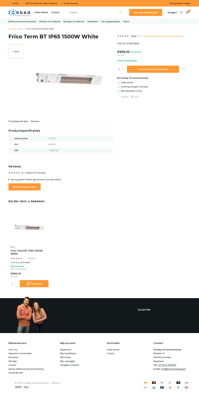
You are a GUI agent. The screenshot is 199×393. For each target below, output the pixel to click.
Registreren (65, 349)
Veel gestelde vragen (180, 3)
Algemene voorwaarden (20, 353)
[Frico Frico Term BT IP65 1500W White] (30, 227)
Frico (140, 36)
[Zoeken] (121, 12)
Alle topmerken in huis (131, 91)
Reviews (35, 121)
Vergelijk (124, 97)
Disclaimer (13, 357)
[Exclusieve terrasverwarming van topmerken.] (19, 12)
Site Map (12, 361)
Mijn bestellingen (68, 353)
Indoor (126, 21)
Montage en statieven (73, 21)
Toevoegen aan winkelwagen (153, 69)
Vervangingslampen (110, 21)
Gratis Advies (41, 12)
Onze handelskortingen (146, 12)
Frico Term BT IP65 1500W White (27, 252)
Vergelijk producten (69, 365)
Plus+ (26, 387)
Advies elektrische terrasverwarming (26, 369)
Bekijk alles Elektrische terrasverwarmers (164, 36)
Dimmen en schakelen (49, 21)
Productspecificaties (18, 121)
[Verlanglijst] (181, 12)
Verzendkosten (15, 372)
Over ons (12, 349)
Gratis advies (127, 82)
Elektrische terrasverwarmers (22, 21)
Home (20, 29)
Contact (55, 12)
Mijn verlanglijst (67, 361)
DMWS (18, 387)
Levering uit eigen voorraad (134, 86)
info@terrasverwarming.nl (173, 369)
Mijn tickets (65, 357)
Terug (14, 29)
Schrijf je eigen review (24, 187)
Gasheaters (92, 21)
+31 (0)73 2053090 (167, 365)
